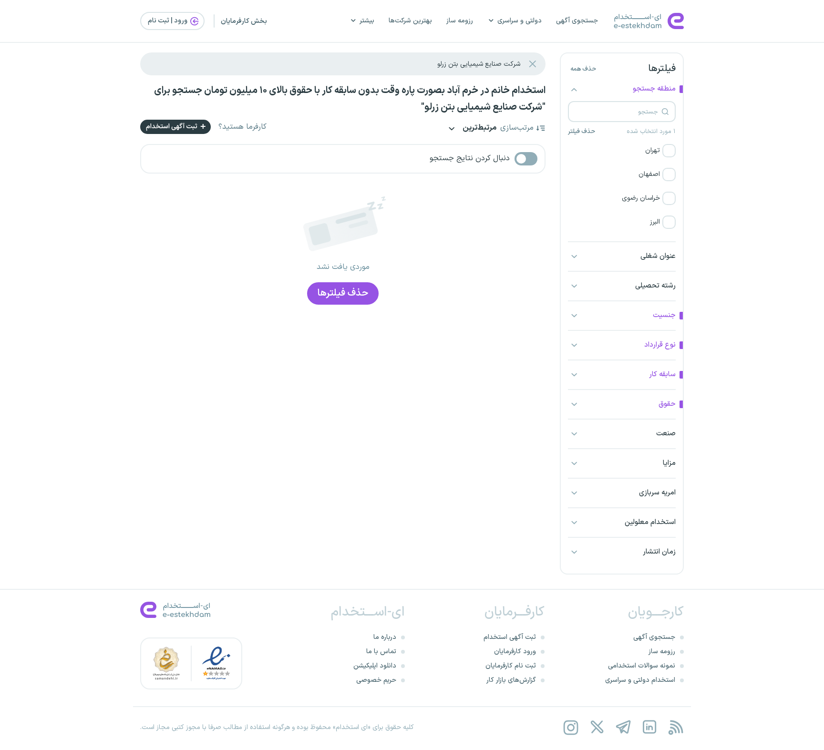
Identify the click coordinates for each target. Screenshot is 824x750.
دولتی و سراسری (519, 21)
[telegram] (623, 727)
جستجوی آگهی (577, 21)
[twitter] (596, 727)
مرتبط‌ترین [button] (478, 128)
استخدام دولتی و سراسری (640, 680)
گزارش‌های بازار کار (511, 680)
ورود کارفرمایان (515, 652)
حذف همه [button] (583, 69)
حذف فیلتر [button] (581, 131)
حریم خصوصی (376, 680)
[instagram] (570, 727)
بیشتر (367, 21)
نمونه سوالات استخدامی (641, 666)
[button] (622, 151)
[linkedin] (649, 727)
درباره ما (384, 637)
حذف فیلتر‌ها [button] (343, 293)
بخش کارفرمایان (244, 21)
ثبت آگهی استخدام (172, 127)
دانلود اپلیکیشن (374, 666)
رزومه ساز (459, 21)
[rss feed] (675, 727)
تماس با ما (381, 652)
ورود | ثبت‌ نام (168, 21)
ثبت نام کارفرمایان (510, 666)
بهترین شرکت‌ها (410, 21)
